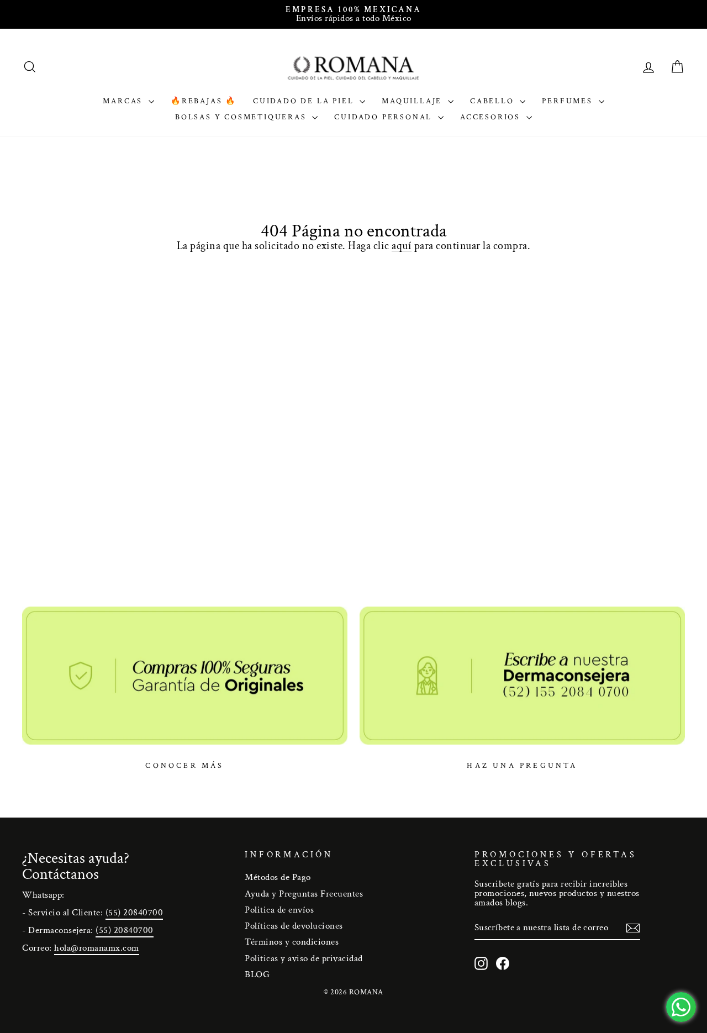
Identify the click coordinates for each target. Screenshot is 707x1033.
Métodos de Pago (278, 877)
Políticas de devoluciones (294, 926)
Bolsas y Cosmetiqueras (242, 117)
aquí (401, 246)
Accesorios (492, 117)
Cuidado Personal (384, 117)
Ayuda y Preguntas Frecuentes (304, 894)
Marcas (124, 101)
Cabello (493, 101)
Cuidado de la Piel (305, 101)
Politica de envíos (279, 910)
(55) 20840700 (134, 912)
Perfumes (568, 101)
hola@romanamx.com (96, 948)
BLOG (257, 974)
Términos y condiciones (292, 942)
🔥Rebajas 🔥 (203, 101)
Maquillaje (413, 101)
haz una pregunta (522, 766)
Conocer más (184, 766)
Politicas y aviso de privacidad (304, 958)
